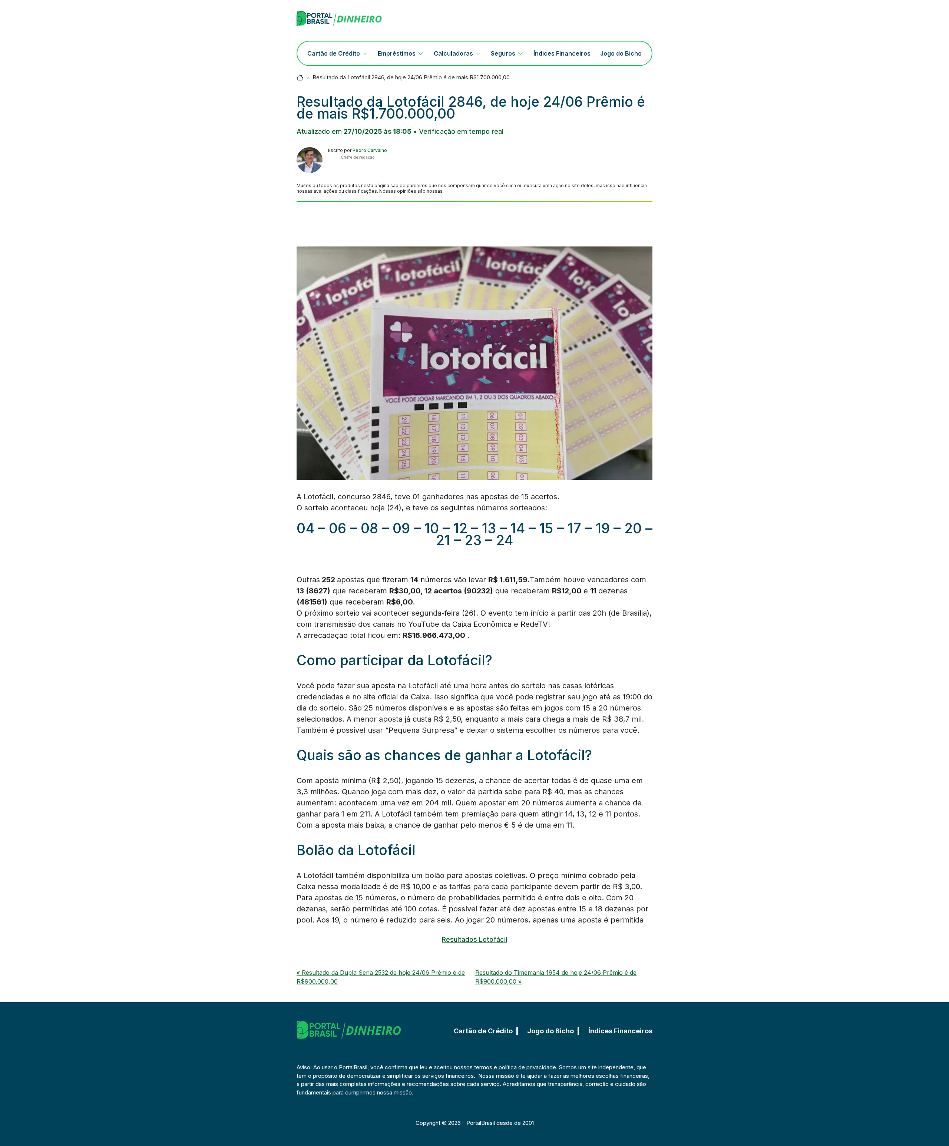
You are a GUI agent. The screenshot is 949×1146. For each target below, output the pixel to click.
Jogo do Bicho (621, 53)
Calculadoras (453, 53)
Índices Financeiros (562, 53)
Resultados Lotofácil (474, 939)
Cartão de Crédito (333, 53)
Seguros (503, 53)
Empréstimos (397, 53)
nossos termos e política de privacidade (505, 1067)
